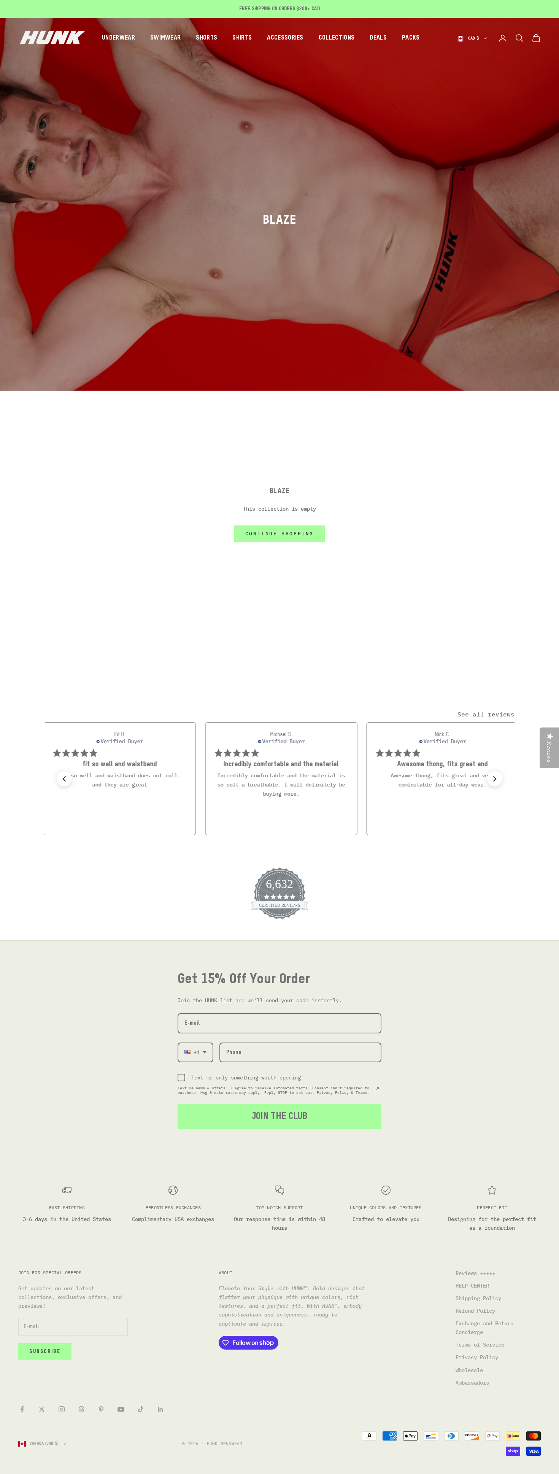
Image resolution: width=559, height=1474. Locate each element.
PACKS (411, 38)
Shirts (242, 38)
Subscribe (44, 1351)
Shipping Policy (478, 1298)
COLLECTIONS (337, 38)
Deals (378, 38)
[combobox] (195, 1053)
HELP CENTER (472, 1285)
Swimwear (165, 38)
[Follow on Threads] (81, 1409)
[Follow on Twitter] (42, 1409)
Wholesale (469, 1370)
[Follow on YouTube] (121, 1409)
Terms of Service (480, 1344)
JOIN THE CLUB (279, 1116)
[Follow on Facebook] (22, 1409)
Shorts (206, 38)
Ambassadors (472, 1382)
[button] (64, 778)
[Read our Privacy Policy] (376, 1089)
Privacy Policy (477, 1357)
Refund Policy (475, 1310)
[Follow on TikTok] (141, 1409)
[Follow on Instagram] (61, 1409)
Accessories (285, 38)
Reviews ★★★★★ (475, 1273)
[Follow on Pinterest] (101, 1409)
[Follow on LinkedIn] (160, 1409)
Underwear (118, 38)
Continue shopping (279, 533)
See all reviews (486, 714)
